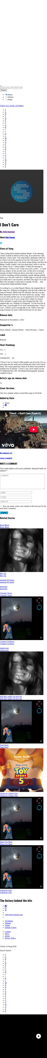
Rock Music (4, 525)
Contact (8, 932)
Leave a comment (6, 458)
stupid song (4, 648)
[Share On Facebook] (6, 405)
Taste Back (4, 745)
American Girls (6, 890)
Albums (8, 923)
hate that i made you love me (11, 697)
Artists (7, 925)
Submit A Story (11, 927)
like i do (3, 573)
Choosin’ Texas (6, 593)
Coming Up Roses (7, 642)
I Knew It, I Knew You (9, 793)
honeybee (3, 587)
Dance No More (6, 842)
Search (3, 90)
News (7, 934)
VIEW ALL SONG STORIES (12, 106)
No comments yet (6, 453)
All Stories (9, 921)
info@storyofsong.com (14, 915)
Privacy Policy (10, 938)
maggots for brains (7, 580)
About (7, 936)
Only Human (10, 237)
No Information (7, 231)
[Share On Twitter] (6, 407)
